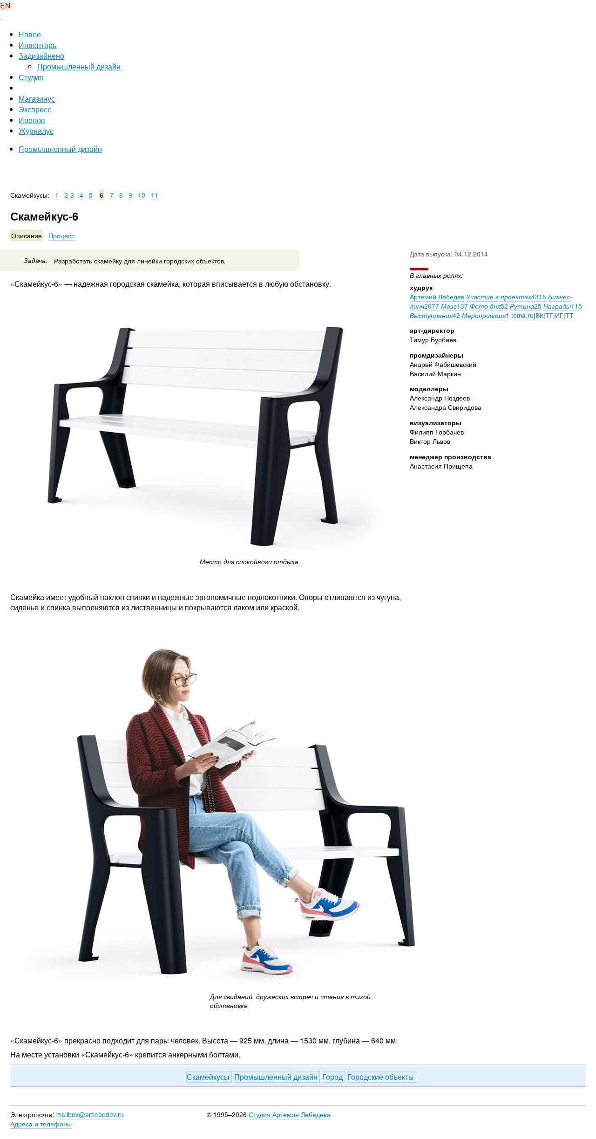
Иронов (32, 120)
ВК (539, 315)
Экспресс (35, 109)
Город (333, 1076)
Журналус (36, 130)
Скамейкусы (209, 1076)
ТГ (549, 315)
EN (5, 5)
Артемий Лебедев (437, 296)
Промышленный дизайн (79, 66)
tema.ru (522, 315)
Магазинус (37, 98)
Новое (30, 34)
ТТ (569, 315)
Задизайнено (41, 55)
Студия (31, 77)
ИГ (559, 315)
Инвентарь (37, 45)
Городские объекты (381, 1076)
